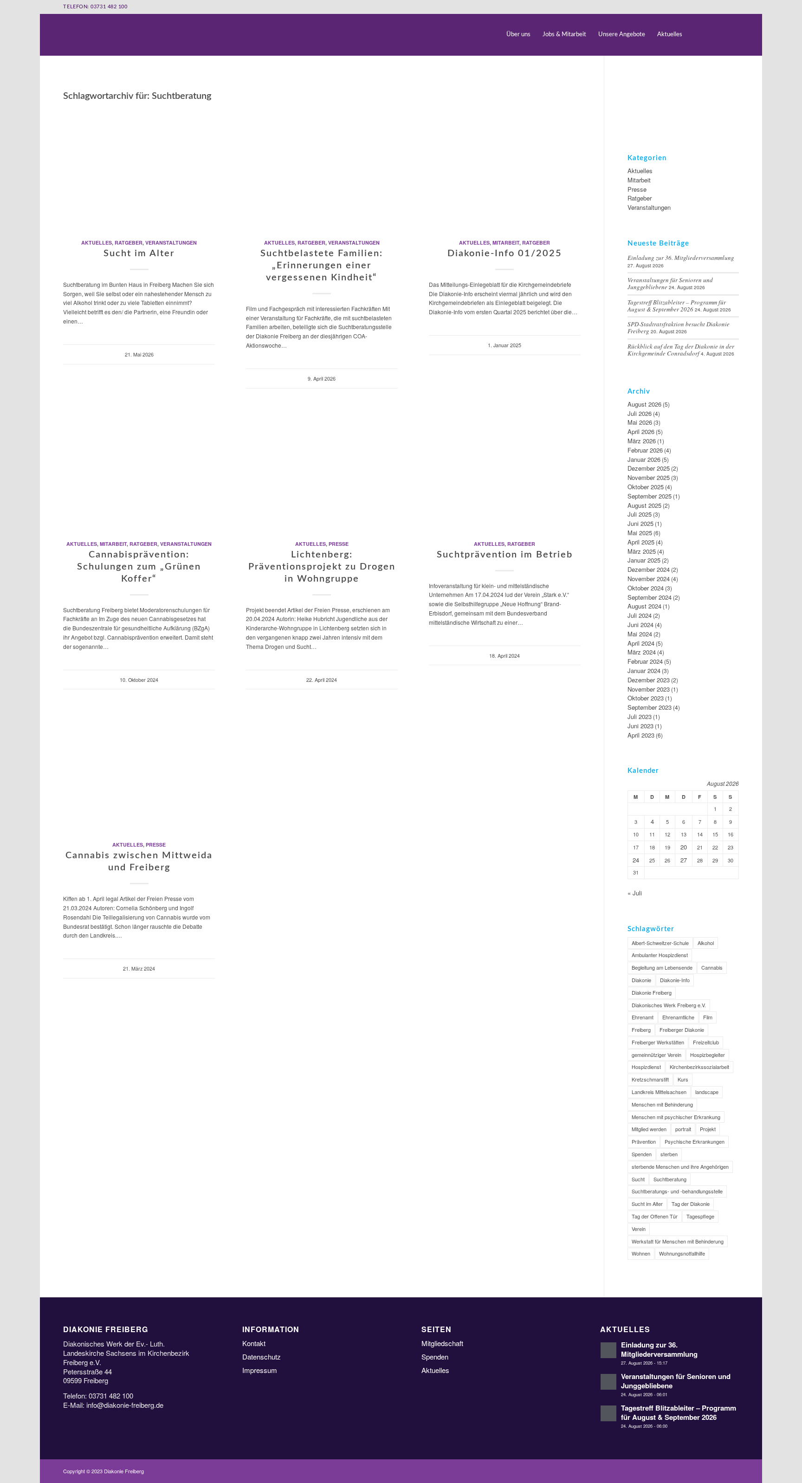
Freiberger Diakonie (682, 1029)
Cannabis (712, 967)
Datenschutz (261, 1356)
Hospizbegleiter (707, 1054)
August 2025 (644, 505)
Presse (339, 543)
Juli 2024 (639, 615)
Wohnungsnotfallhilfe (682, 1253)
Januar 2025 (643, 560)
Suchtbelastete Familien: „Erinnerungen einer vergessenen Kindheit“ (321, 265)
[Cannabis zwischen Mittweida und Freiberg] (139, 769)
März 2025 (641, 551)
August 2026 (644, 404)
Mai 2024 (639, 633)
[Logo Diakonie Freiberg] (64, 35)
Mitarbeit (505, 242)
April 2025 (640, 542)
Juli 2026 (639, 413)
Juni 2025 (640, 523)
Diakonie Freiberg (652, 992)
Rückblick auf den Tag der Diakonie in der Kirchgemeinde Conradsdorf (680, 349)
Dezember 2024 (648, 569)
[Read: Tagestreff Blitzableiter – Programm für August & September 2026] (608, 1413)
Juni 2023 (640, 725)
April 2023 (640, 735)
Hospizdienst (646, 1066)
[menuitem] (518, 35)
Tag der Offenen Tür (655, 1216)
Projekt (708, 1129)
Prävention (644, 1141)
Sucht (638, 1179)
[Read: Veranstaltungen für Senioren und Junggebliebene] (608, 1381)
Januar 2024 (643, 670)
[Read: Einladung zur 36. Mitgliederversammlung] (608, 1350)
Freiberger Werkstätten (658, 1042)
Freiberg (641, 1029)
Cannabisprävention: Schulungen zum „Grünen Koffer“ (139, 566)
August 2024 (644, 606)
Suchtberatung (669, 1179)
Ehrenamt (642, 1017)
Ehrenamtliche (678, 1017)
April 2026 (640, 431)
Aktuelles (96, 242)
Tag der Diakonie (691, 1203)
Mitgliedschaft (442, 1343)
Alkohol (706, 942)
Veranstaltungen (171, 242)
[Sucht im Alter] (139, 167)
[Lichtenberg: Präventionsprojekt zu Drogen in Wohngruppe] (322, 468)
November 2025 (648, 477)
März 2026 (641, 440)
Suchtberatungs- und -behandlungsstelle (677, 1191)
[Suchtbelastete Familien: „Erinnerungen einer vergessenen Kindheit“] (322, 167)
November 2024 (648, 578)
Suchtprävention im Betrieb (505, 554)
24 (636, 859)
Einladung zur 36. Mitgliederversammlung (680, 257)
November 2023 (648, 689)
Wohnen (641, 1253)
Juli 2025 (639, 514)
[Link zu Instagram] (732, 34)
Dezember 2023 (648, 679)
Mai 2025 (639, 532)
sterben (669, 1154)
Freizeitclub (706, 1042)
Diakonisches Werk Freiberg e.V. (669, 1005)
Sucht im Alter (139, 253)
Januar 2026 (643, 459)
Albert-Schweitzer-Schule (660, 942)
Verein (639, 1228)
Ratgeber (128, 242)
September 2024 (649, 597)
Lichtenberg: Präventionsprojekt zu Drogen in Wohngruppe (321, 566)
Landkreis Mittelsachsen (659, 1091)
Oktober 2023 (645, 697)
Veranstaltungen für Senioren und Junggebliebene (676, 1380)
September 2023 (649, 707)
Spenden (642, 1154)
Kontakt (253, 1343)
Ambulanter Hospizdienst (660, 954)
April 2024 (640, 643)
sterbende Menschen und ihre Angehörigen (680, 1166)
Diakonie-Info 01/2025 (504, 253)
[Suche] (696, 35)
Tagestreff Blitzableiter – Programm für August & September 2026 (676, 305)
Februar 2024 (645, 661)
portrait (683, 1129)
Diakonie (641, 980)
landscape (706, 1091)
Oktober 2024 (645, 587)
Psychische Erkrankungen (694, 1141)
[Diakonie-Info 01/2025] (505, 167)
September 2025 (649, 496)
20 (683, 846)
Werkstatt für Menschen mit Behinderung (678, 1241)
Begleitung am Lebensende (662, 967)
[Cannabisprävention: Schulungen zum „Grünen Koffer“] (139, 468)
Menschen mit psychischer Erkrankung (676, 1116)
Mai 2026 (639, 422)
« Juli (634, 892)
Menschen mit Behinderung (662, 1104)
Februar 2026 (645, 450)
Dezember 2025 (648, 468)
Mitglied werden (649, 1129)
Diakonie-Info (675, 980)
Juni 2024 (640, 624)
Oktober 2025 (645, 486)
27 (683, 859)
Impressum (259, 1370)
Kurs (683, 1079)
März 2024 (641, 652)
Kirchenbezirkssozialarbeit (699, 1066)
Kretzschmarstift (650, 1079)
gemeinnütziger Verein (656, 1054)
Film (707, 1017)
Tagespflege (700, 1216)
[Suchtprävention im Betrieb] (505, 468)
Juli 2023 (639, 716)
